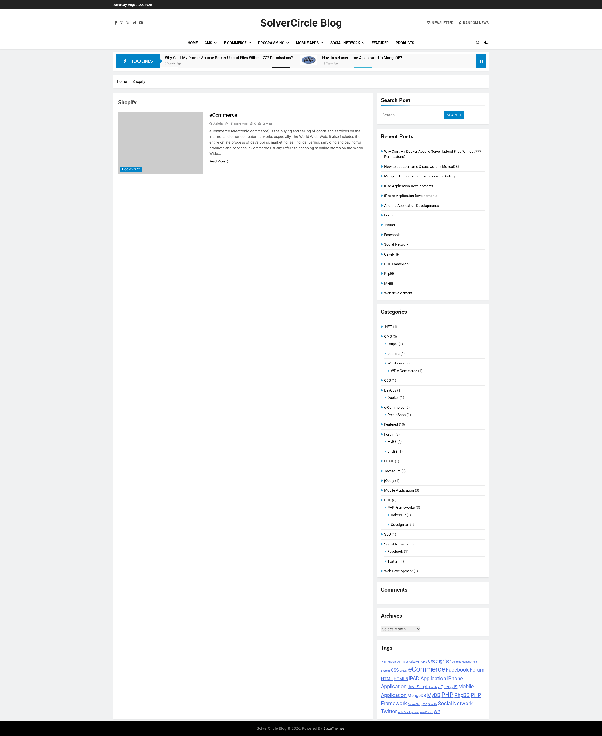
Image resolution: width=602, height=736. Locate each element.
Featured (380, 43)
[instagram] (122, 23)
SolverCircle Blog (301, 23)
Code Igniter (439, 661)
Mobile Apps (307, 43)
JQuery (445, 686)
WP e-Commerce (404, 371)
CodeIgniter (400, 525)
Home (193, 43)
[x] (128, 23)
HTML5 (401, 678)
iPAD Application (427, 678)
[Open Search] (478, 42)
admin (218, 123)
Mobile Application (399, 490)
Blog (405, 661)
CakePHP (391, 254)
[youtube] (140, 23)
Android (392, 661)
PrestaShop (397, 415)
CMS (208, 43)
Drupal (393, 344)
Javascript (392, 471)
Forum (389, 215)
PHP (387, 500)
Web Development (398, 571)
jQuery (389, 481)
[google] (134, 23)
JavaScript (418, 686)
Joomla (394, 354)
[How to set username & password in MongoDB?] (308, 60)
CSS (387, 380)
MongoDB (417, 695)
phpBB (392, 451)
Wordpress (396, 363)
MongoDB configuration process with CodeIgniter (423, 176)
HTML (389, 461)
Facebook (392, 235)
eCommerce (223, 115)
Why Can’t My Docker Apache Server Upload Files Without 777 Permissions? (229, 58)
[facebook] (116, 23)
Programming (271, 43)
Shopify (432, 704)
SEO (387, 534)
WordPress (426, 712)
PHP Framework (397, 264)
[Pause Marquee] (481, 61)
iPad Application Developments (408, 186)
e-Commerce (235, 43)
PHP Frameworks (401, 507)
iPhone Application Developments (410, 196)
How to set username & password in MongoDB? (362, 58)
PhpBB (389, 274)
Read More (217, 161)
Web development (398, 293)
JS (454, 686)
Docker (393, 398)
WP (437, 711)
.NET (388, 327)
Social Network (345, 43)
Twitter (389, 225)
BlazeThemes (334, 728)
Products (405, 43)
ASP (399, 661)
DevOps (390, 390)
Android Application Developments (411, 206)
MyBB (388, 283)
